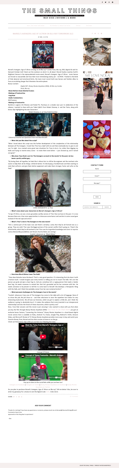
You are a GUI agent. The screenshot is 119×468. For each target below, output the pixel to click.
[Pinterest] (112, 2)
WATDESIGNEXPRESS (105, 465)
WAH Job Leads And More (35, 25)
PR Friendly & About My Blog (60, 25)
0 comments (75, 396)
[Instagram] (109, 2)
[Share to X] (14, 396)
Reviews (89, 25)
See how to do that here (58, 309)
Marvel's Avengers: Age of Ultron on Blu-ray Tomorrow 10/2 (43, 33)
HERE (48, 392)
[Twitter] (105, 2)
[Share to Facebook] (16, 396)
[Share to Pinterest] (19, 396)
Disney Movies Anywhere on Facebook (53, 385)
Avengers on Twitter (33, 385)
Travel (78, 25)
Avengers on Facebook (17, 385)
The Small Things (89, 465)
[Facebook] (102, 2)
